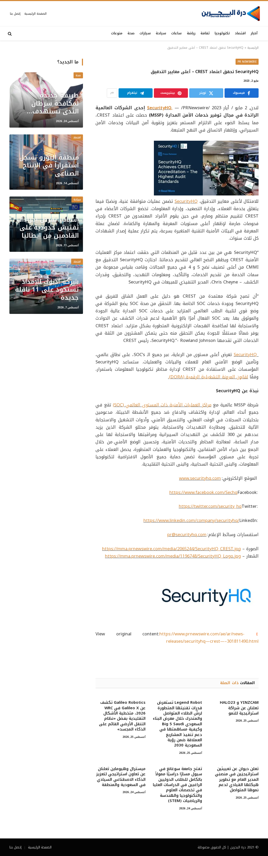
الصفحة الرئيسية (35, 13)
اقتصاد (240, 33)
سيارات (145, 33)
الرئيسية (253, 48)
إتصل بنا (15, 13)
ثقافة (205, 33)
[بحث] (10, 33)
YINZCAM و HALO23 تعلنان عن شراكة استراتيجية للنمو (239, 708)
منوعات (116, 33)
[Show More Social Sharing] (112, 93)
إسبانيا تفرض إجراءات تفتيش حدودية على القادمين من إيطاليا (48, 228)
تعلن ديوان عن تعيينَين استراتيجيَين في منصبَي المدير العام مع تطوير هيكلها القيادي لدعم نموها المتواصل (237, 779)
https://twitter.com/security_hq (210, 506)
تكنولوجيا (222, 33)
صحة (131, 33)
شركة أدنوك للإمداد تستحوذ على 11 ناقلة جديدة (47, 290)
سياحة (161, 33)
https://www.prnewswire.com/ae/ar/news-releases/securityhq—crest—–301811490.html (209, 637)
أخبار (254, 33)
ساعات (176, 33)
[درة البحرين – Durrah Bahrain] (231, 13)
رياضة (191, 33)
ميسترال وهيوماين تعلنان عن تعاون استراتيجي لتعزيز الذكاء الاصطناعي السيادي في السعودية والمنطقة (120, 777)
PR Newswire (247, 61)
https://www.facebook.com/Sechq (203, 492)
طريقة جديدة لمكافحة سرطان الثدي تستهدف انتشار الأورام (55, 103)
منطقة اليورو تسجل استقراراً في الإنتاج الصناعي (49, 166)
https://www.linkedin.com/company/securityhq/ (191, 520)
